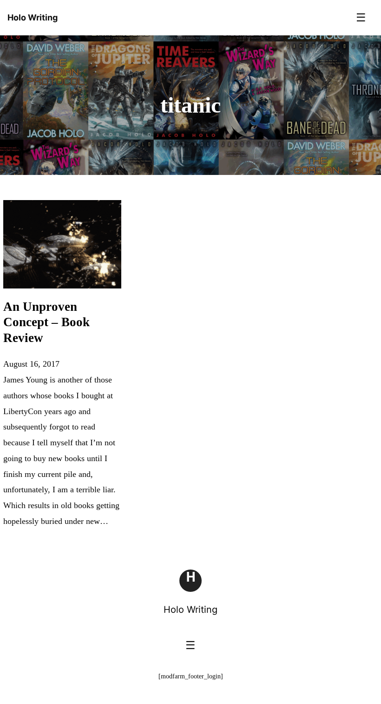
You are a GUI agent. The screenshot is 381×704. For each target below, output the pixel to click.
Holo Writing (190, 609)
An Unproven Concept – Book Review (46, 322)
